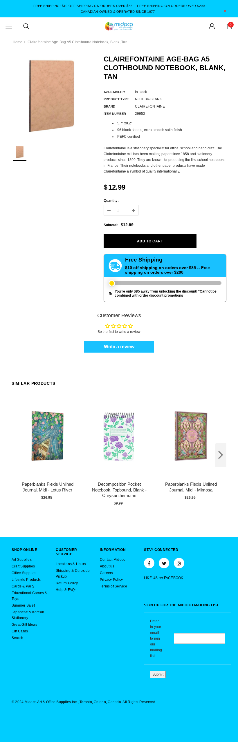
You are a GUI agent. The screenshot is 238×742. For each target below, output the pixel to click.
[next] (220, 455)
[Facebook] (149, 563)
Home (18, 42)
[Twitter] (164, 563)
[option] (52, 95)
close (225, 11)
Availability (114, 92)
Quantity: (111, 201)
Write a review (119, 346)
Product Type (116, 99)
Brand (109, 106)
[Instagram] (179, 563)
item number (115, 113)
